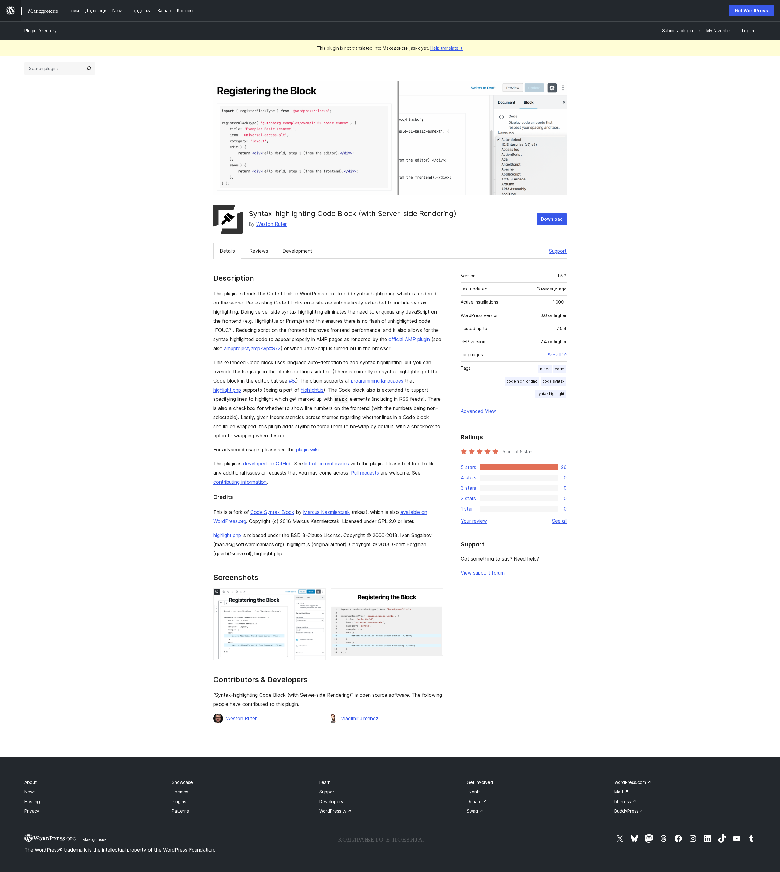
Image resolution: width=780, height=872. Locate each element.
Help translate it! (446, 48)
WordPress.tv (335, 810)
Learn (325, 782)
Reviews (258, 251)
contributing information (240, 482)
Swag (475, 810)
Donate (477, 801)
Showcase (182, 782)
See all (559, 521)
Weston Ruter (271, 224)
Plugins (179, 801)
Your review (474, 521)
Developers (331, 801)
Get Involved (480, 782)
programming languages (377, 381)
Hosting (32, 801)
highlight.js (312, 390)
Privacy (31, 810)
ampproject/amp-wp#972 (252, 348)
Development (297, 251)
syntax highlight (550, 393)
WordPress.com (632, 782)
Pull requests (365, 473)
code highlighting (521, 381)
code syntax (553, 381)
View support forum (483, 573)
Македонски (95, 839)
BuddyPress (629, 810)
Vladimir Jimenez (359, 718)
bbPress (625, 801)
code (559, 369)
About (30, 782)
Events (473, 791)
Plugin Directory (40, 30)
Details (227, 251)
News (30, 791)
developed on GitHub (267, 464)
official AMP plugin (409, 339)
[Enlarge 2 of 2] (435, 596)
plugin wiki (307, 450)
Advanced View (478, 411)
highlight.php (227, 390)
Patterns (180, 810)
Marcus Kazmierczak (326, 512)
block (545, 369)
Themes (180, 791)
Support (558, 251)
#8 (292, 381)
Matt (621, 791)
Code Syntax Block (272, 512)
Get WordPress (751, 10)
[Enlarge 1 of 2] (317, 596)
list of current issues (326, 464)
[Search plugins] (89, 68)
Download (552, 219)
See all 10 (557, 354)
